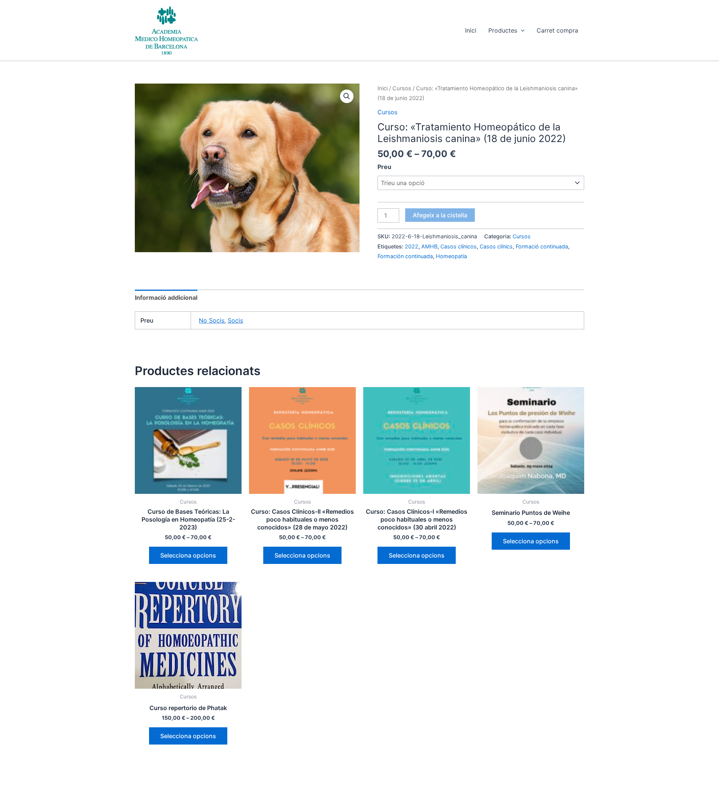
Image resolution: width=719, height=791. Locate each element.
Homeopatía (451, 256)
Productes (502, 30)
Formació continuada (542, 246)
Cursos (401, 88)
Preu (384, 166)
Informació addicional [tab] (166, 297)
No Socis (211, 320)
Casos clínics (496, 246)
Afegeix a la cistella (440, 215)
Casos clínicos (458, 246)
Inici (470, 30)
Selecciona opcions (188, 555)
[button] (521, 30)
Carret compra (557, 30)
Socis (235, 320)
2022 (411, 246)
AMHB (429, 246)
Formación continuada (405, 256)
